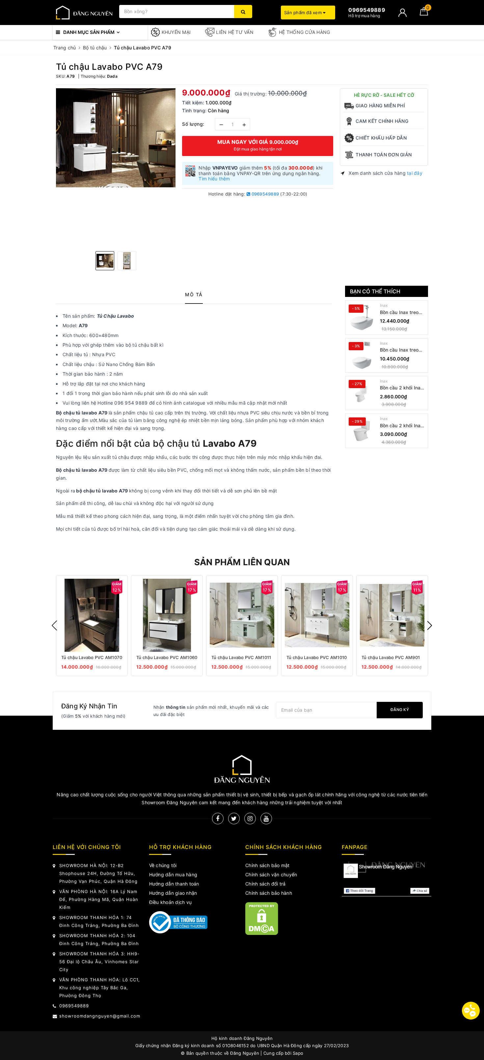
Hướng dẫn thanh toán (174, 884)
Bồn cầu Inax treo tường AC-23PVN (399, 350)
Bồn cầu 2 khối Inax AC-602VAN (401, 426)
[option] (115, 137)
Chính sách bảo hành (268, 893)
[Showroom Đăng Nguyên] (84, 13)
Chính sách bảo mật (267, 865)
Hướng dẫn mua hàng (173, 874)
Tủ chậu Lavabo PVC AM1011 (241, 657)
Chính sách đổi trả (265, 884)
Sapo (298, 1053)
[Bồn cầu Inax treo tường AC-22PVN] (362, 317)
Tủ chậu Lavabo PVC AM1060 (166, 657)
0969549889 (264, 194)
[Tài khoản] (402, 13)
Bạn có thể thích (375, 291)
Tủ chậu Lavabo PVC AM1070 (91, 657)
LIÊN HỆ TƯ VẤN (235, 32)
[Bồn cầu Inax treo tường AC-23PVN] (362, 355)
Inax (384, 305)
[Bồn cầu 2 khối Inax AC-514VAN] (362, 393)
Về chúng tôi (163, 865)
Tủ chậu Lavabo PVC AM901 (391, 657)
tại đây (414, 173)
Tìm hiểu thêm (214, 178)
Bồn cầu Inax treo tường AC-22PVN (399, 312)
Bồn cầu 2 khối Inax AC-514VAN (401, 388)
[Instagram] (250, 818)
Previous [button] (54, 625)
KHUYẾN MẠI (176, 32)
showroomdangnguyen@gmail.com (99, 1016)
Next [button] (430, 625)
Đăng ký (399, 709)
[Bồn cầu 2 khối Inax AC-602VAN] (362, 430)
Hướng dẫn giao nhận (173, 893)
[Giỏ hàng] (424, 13)
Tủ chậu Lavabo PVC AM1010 (316, 657)
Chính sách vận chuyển (271, 874)
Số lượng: (193, 124)
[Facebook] (218, 818)
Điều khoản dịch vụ (170, 902)
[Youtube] (266, 818)
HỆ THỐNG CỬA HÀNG (304, 32)
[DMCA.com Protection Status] (261, 918)
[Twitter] (234, 818)
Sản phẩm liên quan (242, 562)
